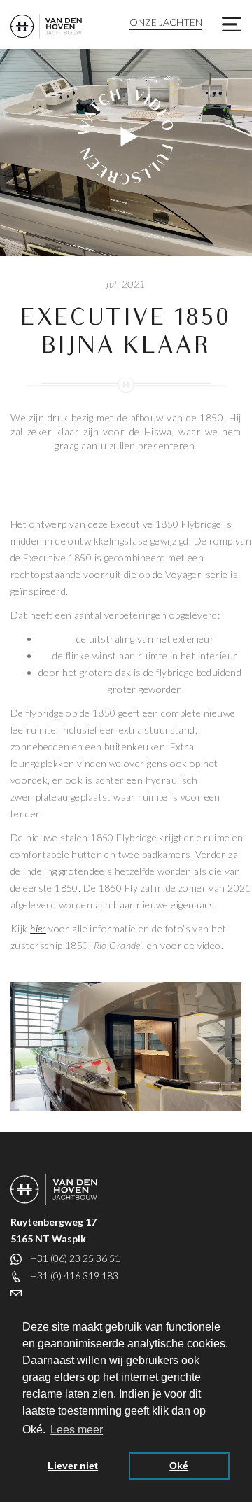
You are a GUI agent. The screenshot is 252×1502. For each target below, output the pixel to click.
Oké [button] (178, 1465)
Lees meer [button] (76, 1430)
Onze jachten (166, 22)
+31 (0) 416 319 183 (74, 1276)
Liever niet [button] (73, 1465)
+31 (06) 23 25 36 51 (75, 1258)
